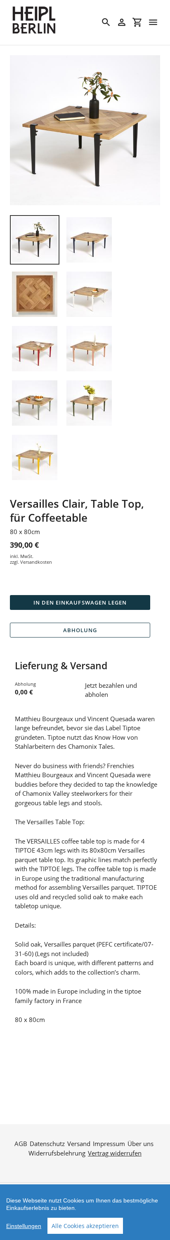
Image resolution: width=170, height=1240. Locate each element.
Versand (78, 1143)
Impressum (109, 1143)
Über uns (140, 1143)
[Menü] (153, 22)
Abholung (80, 630)
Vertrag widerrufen (115, 1153)
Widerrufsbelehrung (56, 1153)
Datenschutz (47, 1143)
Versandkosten (36, 562)
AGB (20, 1143)
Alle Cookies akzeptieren (85, 1226)
